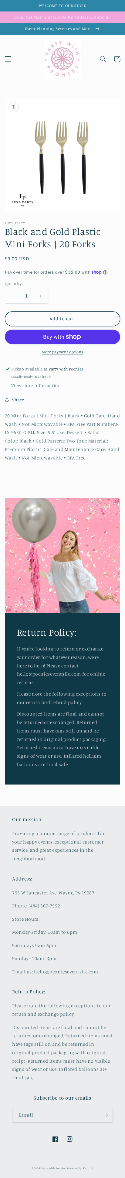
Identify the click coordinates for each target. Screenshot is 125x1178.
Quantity (13, 283)
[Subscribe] (106, 1115)
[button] (8, 59)
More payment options (62, 352)
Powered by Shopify (80, 1168)
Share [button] (18, 399)
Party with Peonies (54, 1168)
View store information (36, 385)
